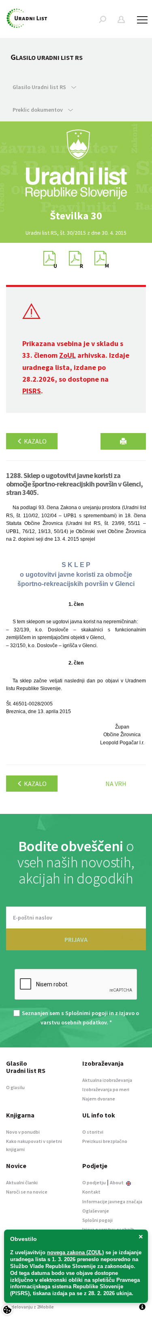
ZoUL (67, 355)
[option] (76, 215)
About (117, 1182)
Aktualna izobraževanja (107, 1080)
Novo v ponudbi (23, 1132)
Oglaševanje (95, 1211)
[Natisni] (123, 441)
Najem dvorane (98, 1099)
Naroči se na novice (26, 1192)
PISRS (31, 390)
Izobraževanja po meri (105, 1089)
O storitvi (92, 1132)
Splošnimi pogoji (86, 1013)
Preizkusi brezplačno (104, 1141)
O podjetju (94, 1182)
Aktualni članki (22, 1182)
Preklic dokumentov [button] (38, 109)
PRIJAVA (76, 939)
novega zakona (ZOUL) (75, 1252)
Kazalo (35, 441)
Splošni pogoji (97, 1220)
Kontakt (91, 1192)
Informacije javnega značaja (112, 1201)
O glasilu (15, 1087)
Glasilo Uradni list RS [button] (40, 87)
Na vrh (115, 784)
